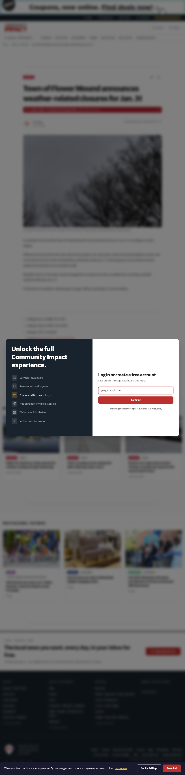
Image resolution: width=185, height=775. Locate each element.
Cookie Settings (149, 768)
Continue (136, 400)
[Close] (170, 346)
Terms (144, 408)
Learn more (121, 768)
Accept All (172, 768)
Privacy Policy (156, 408)
